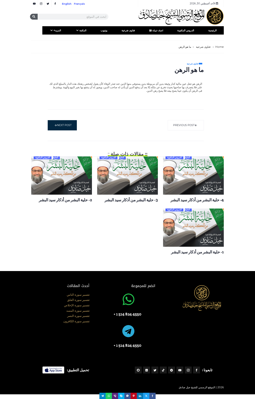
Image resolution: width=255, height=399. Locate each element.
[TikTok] (163, 370)
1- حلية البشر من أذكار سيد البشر (197, 252)
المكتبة (82, 30)
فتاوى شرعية (128, 30)
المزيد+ (57, 30)
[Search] (34, 17)
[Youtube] (179, 370)
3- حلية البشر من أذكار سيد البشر (131, 199)
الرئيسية (212, 30)
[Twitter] (154, 370)
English (66, 3)
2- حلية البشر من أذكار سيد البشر (65, 199)
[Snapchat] (138, 370)
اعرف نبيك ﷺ (156, 30)
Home (219, 46)
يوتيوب (104, 30)
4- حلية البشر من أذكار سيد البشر (197, 199)
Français (82, 3)
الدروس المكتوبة (185, 30)
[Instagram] (188, 370)
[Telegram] (171, 370)
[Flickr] (146, 370)
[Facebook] (196, 370)
